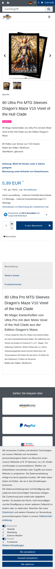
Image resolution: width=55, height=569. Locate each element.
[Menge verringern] (12, 228)
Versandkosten (30, 190)
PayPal (10, 538)
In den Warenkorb (33, 225)
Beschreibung (11, 266)
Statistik (11, 529)
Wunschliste (10, 237)
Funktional (12, 542)
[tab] (27, 266)
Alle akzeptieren (27, 552)
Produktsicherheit (13, 284)
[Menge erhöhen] (12, 223)
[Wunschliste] (35, 2)
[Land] (30, 2)
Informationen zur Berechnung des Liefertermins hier (25, 207)
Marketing (12, 532)
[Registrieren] (8, 2)
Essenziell (12, 526)
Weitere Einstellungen (13, 545)
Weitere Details (12, 275)
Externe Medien (14, 535)
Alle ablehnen (27, 564)
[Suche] (49, 9)
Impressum (8, 512)
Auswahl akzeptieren (28, 558)
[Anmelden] (3, 2)
